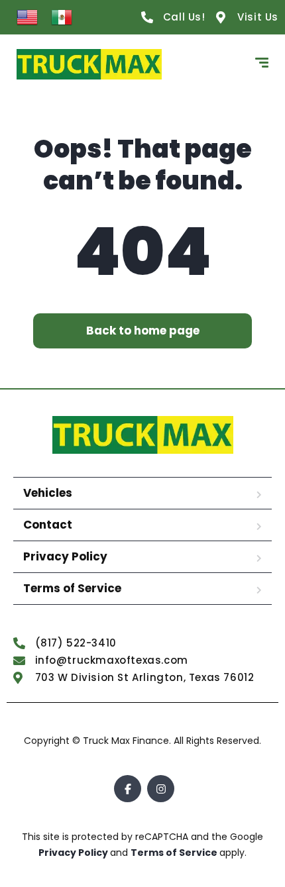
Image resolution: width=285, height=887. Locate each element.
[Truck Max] (89, 64)
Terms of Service (72, 588)
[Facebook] (127, 788)
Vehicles (47, 493)
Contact (47, 525)
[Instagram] (160, 788)
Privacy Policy (65, 556)
